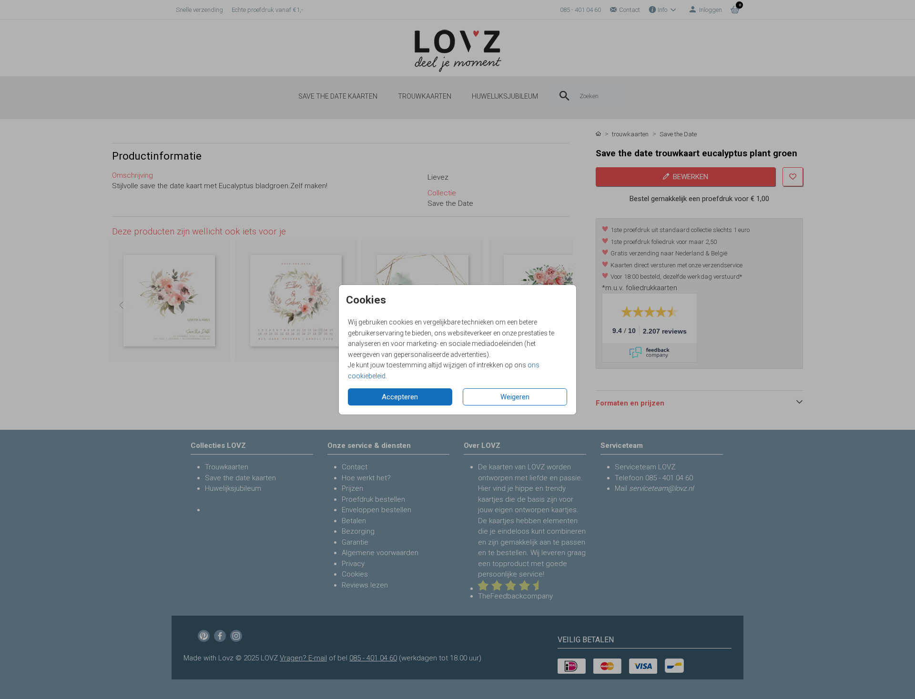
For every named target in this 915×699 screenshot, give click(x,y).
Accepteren (400, 397)
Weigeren (514, 397)
